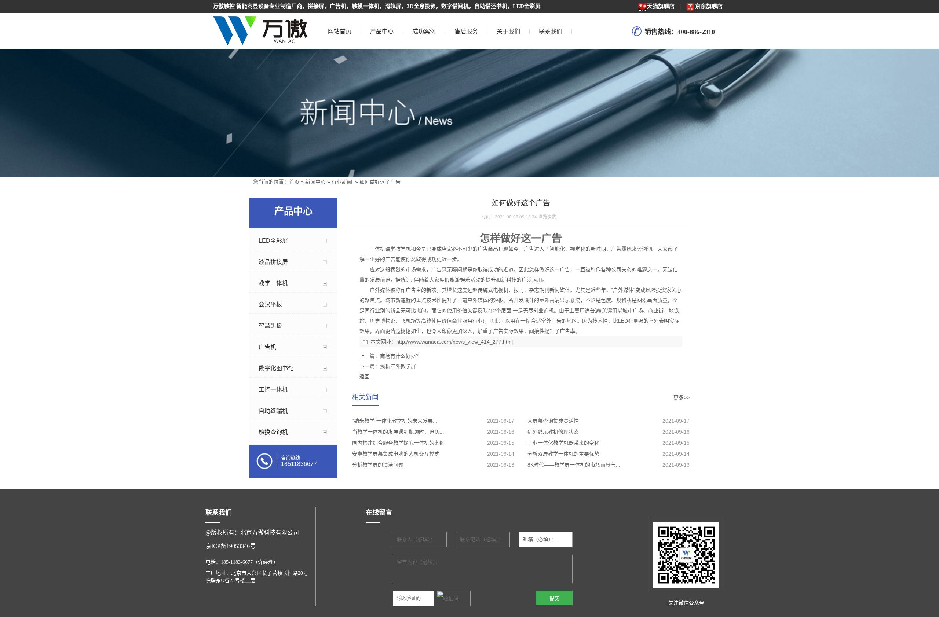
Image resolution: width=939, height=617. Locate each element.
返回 (364, 376)
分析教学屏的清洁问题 (377, 465)
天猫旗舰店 (661, 6)
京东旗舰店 (709, 6)
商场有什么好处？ (400, 356)
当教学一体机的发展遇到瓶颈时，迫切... (398, 432)
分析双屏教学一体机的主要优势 (563, 454)
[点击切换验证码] (447, 598)
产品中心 (382, 31)
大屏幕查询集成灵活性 (553, 421)
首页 (294, 182)
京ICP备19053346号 (230, 546)
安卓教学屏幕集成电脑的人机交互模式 (395, 454)
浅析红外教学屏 (398, 366)
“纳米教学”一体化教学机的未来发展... (394, 421)
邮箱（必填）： (539, 539)
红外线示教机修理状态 (553, 432)
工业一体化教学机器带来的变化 (563, 443)
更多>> (681, 397)
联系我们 (550, 31)
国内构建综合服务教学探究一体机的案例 (398, 443)
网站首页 (339, 31)
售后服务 (466, 31)
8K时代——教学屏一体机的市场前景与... (573, 465)
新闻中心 (315, 182)
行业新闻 (342, 182)
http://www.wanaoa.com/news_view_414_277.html (454, 342)
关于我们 (508, 31)
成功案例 (424, 31)
